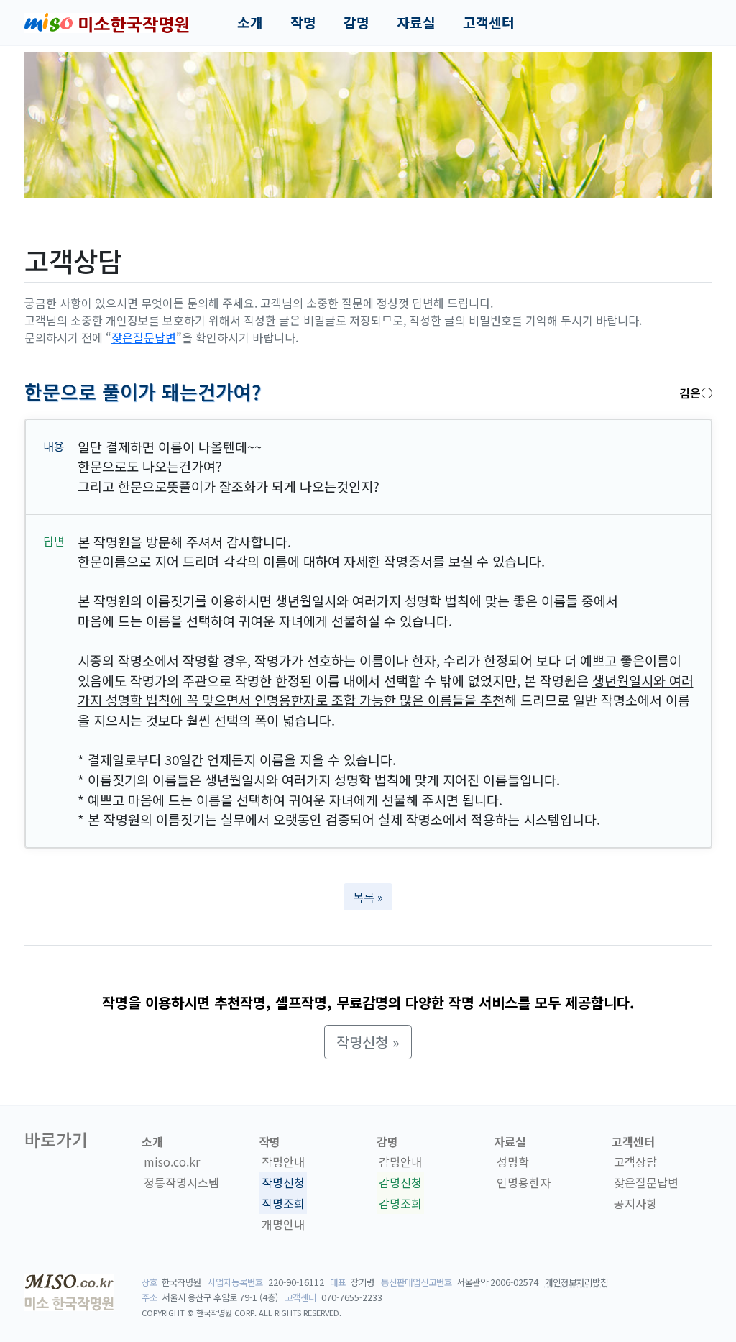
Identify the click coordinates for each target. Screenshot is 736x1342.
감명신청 (400, 1182)
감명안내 (400, 1161)
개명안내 (283, 1224)
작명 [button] (303, 22)
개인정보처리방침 (576, 1282)
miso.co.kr (172, 1161)
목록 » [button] (368, 896)
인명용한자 (524, 1182)
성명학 (513, 1161)
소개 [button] (250, 22)
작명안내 (283, 1161)
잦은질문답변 (143, 337)
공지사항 (635, 1203)
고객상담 (635, 1161)
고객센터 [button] (489, 22)
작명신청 (283, 1182)
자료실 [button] (416, 22)
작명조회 (283, 1203)
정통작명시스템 (181, 1182)
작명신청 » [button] (368, 1041)
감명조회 (400, 1203)
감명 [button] (356, 22)
